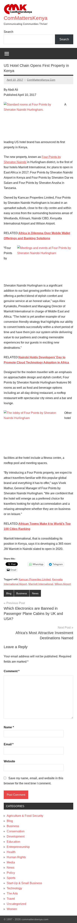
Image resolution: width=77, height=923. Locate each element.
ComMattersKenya (25, 18)
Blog (8, 593)
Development (15, 836)
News (35, 593)
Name (9, 727)
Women (12, 909)
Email (8, 744)
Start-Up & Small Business (24, 883)
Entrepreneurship (18, 846)
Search (8, 31)
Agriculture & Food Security (25, 815)
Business (21, 593)
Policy (11, 872)
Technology (14, 888)
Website (9, 761)
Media (11, 862)
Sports (11, 878)
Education (13, 841)
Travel (11, 898)
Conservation (15, 831)
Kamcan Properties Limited (35, 579)
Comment (11, 671)
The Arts (12, 893)
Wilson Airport (63, 583)
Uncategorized (16, 903)
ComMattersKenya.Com (41, 79)
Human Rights (16, 857)
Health (11, 852)
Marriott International (40, 583)
